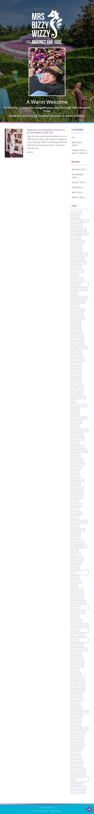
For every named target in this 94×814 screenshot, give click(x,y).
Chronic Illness (76, 238)
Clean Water (75, 426)
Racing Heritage (76, 653)
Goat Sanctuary (76, 468)
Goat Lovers (75, 501)
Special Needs (84, 233)
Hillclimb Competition (78, 635)
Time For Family (76, 674)
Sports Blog (75, 551)
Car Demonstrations (77, 645)
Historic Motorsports (77, 590)
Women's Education (77, 434)
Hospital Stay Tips (77, 716)
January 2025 (78, 169)
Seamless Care (76, 753)
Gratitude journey (77, 356)
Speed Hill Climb (76, 581)
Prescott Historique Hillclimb (77, 572)
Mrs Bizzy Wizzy (76, 225)
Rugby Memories (76, 563)
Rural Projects (75, 430)
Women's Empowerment (78, 397)
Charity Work (75, 217)
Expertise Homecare (77, 492)
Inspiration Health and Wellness (78, 779)
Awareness (82, 774)
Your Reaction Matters (78, 682)
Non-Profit (85, 430)
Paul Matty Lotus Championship (77, 607)
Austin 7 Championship (78, 602)
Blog (73, 534)
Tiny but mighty (76, 331)
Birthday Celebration (78, 480)
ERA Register (75, 577)
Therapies (84, 254)
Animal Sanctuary (77, 497)
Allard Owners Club (77, 598)
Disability (74, 774)
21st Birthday (75, 476)
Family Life (75, 229)
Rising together (76, 376)
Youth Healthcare (77, 765)
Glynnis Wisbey (76, 267)
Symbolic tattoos (76, 351)
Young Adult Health (77, 761)
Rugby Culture (76, 555)
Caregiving (75, 233)
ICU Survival (75, 728)
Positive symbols (76, 380)
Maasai (80, 393)
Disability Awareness (77, 271)
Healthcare (84, 711)
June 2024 (76, 187)
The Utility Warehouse (78, 792)
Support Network (76, 213)
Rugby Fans (83, 546)
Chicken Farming (76, 422)
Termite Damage (82, 451)
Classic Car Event (76, 621)
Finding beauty (76, 327)
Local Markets (75, 455)
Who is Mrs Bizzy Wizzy (78, 769)
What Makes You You (78, 662)
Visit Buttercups (76, 521)
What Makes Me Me (77, 666)
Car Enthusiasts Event (78, 612)
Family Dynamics (76, 695)
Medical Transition (77, 749)
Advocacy (74, 262)
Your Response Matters (78, 686)
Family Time (75, 670)
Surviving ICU (75, 703)
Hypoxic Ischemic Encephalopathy (76, 284)
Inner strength (82, 347)
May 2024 (76, 192)
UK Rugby (74, 546)
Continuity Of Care (77, 740)
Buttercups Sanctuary (78, 463)
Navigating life (76, 322)
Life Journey (82, 262)
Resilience (85, 221)
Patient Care (75, 711)
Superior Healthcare (77, 488)
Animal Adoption (76, 513)
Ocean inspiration (77, 385)
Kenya (73, 401)
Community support (77, 343)
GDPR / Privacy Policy (47, 808)
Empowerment (76, 221)
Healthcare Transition (78, 745)
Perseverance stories (77, 335)
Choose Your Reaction (78, 678)
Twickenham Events (77, 559)
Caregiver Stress (76, 720)
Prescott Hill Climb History (79, 649)
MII (81, 784)
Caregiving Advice (77, 707)
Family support (80, 302)
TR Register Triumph (77, 594)
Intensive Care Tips (77, 699)
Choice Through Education (79, 297)
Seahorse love (75, 306)
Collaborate (75, 784)
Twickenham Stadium (78, 542)
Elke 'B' (85, 521)
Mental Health (76, 724)
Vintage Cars (75, 567)
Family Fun (75, 517)
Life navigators (76, 372)
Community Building (78, 258)
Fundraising (75, 414)
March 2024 (78, 197)
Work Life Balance (77, 250)
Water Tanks (75, 409)
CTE (73, 302)
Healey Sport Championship (80, 625)
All (73, 137)
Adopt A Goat (75, 472)
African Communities (78, 439)
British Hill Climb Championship (77, 630)
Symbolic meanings (77, 314)
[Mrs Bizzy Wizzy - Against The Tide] (47, 27)
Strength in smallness (78, 318)
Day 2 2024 (75, 616)
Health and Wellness (78, 242)
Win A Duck (84, 728)
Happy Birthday (76, 505)
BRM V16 (74, 586)
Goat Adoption (76, 484)
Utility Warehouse (81, 289)
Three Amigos (75, 530)
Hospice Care (75, 254)
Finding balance (76, 368)
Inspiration (75, 275)
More (29, 152)
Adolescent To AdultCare (78, 732)
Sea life (74, 347)
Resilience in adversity (78, 310)
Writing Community (77, 279)
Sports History (75, 538)
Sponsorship (75, 443)
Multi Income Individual (79, 788)
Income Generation (77, 459)
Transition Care (76, 757)
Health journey (76, 364)
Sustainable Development (79, 418)
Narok (73, 451)
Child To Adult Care (77, 736)
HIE (73, 289)
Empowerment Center (78, 447)
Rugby (78, 534)
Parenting (83, 229)
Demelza (74, 293)
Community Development (79, 405)
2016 (82, 530)
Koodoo (74, 393)
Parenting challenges (78, 360)
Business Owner (76, 246)
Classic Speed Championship (76, 640)
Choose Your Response (78, 691)
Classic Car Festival (77, 657)
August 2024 (78, 182)
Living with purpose (77, 339)
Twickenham (75, 526)
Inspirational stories (77, 389)
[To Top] (89, 809)
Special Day (75, 509)
